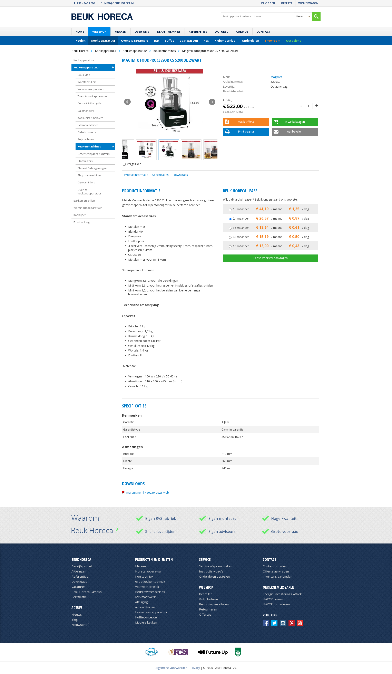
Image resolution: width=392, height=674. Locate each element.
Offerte (286, 3)
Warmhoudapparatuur (88, 208)
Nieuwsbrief (79, 625)
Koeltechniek (144, 576)
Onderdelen (250, 40)
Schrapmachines (88, 125)
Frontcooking (81, 222)
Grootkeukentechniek (150, 581)
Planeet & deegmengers (93, 168)
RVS (206, 40)
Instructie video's (211, 571)
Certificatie (79, 597)
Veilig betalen (208, 599)
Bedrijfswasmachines (150, 592)
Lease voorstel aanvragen (270, 258)
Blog (74, 619)
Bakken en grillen (84, 200)
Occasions (293, 40)
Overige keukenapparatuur (89, 191)
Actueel (221, 31)
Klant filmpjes (168, 31)
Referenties (198, 31)
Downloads (180, 175)
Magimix (276, 77)
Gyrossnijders (86, 182)
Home (80, 31)
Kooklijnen (80, 215)
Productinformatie (136, 175)
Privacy (195, 668)
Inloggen (268, 3)
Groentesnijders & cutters (94, 154)
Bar (156, 40)
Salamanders (86, 111)
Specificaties (160, 175)
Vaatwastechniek (147, 587)
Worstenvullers (87, 82)
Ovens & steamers (134, 40)
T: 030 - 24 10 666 (84, 3)
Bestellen (205, 594)
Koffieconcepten (146, 617)
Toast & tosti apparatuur (93, 96)
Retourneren (208, 609)
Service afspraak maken (215, 566)
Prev (127, 102)
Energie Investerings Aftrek (282, 594)
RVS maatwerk (145, 597)
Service (205, 559)
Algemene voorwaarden (171, 668)
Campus (242, 31)
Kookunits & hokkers (90, 118)
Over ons (142, 31)
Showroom (272, 40)
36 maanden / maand (271, 228)
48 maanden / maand (271, 237)
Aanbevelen (294, 131)
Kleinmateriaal (225, 40)
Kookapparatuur (103, 40)
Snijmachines (86, 139)
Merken (120, 31)
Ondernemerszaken (278, 587)
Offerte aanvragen (276, 571)
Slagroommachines (89, 175)
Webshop (99, 31)
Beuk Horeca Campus (86, 592)
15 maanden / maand (271, 209)
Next (212, 102)
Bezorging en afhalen (214, 604)
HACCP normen (273, 599)
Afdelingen (78, 571)
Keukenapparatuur (87, 67)
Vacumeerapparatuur (91, 89)
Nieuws (76, 614)
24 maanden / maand (271, 218)
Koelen (81, 40)
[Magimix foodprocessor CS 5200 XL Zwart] (169, 101)
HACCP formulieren (276, 604)
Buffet (169, 40)
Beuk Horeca (81, 559)
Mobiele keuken (146, 622)
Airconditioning (145, 607)
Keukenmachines (89, 146)
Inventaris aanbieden (277, 576)
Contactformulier (274, 566)
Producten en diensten (154, 559)
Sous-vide (84, 75)
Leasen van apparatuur (151, 612)
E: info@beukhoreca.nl (118, 3)
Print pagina (246, 131)
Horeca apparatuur (148, 571)
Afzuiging (141, 602)
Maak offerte (246, 122)
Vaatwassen (189, 40)
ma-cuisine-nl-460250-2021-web (147, 492)
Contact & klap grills (90, 103)
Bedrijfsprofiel (81, 566)
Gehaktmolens (87, 132)
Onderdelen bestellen (214, 576)
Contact (263, 31)
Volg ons (270, 615)
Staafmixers (85, 161)
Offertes (205, 614)
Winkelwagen (308, 3)
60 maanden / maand (271, 246)
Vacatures (78, 587)
